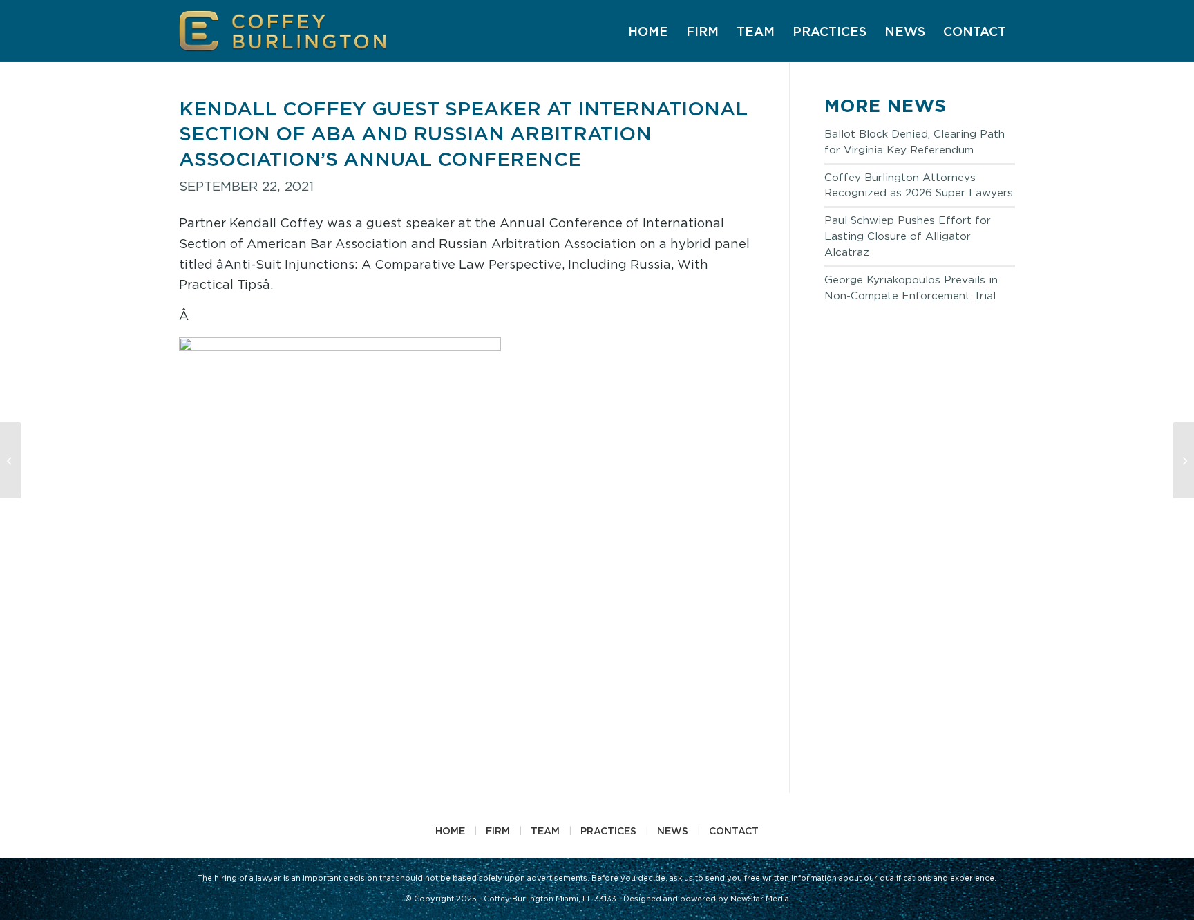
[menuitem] (648, 31)
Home (450, 830)
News (672, 830)
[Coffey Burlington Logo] (283, 31)
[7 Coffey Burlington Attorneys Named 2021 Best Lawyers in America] (10, 460)
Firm (498, 830)
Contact (734, 830)
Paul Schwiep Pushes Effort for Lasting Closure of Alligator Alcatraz (907, 236)
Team (545, 830)
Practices (608, 830)
